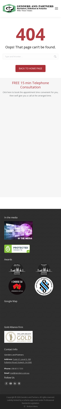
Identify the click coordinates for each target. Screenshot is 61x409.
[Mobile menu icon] (56, 8)
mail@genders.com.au (19, 373)
